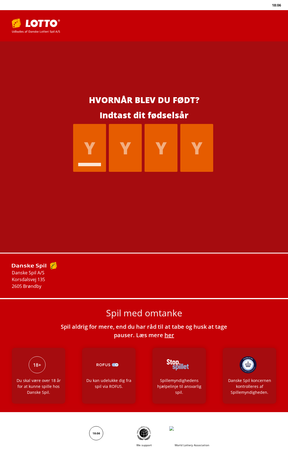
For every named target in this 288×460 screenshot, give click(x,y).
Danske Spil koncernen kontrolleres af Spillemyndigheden (249, 386)
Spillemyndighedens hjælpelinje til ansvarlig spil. (179, 386)
